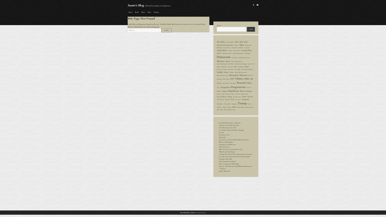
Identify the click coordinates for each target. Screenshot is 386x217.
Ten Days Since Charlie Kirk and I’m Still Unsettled (234, 157)
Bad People (222, 137)
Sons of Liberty (222, 97)
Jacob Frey (219, 69)
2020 (241, 42)
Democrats (223, 57)
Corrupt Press (246, 50)
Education (221, 61)
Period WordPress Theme (187, 212)
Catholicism (240, 48)
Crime (219, 53)
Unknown (219, 107)
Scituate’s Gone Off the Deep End (229, 125)
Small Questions (244, 94)
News (149, 12)
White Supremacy (249, 107)
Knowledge (237, 69)
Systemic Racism (237, 97)
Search (219, 26)
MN (249, 75)
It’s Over (221, 133)
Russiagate (248, 91)
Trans (232, 99)
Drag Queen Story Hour (244, 57)
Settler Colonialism (225, 94)
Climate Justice (236, 50)
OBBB (246, 79)
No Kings (219, 79)
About (130, 12)
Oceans (219, 83)
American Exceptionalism (225, 45)
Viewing (156, 12)
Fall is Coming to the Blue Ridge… (229, 164)
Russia (242, 91)
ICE (253, 64)
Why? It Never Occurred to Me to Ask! (230, 149)
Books (137, 12)
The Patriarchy (220, 99)
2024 (246, 42)
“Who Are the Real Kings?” (227, 152)
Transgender (245, 99)
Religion (225, 91)
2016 (237, 42)
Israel (247, 66)
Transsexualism (227, 104)
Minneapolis (234, 75)
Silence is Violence (235, 94)
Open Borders (225, 83)
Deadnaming (247, 53)
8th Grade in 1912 (224, 135)
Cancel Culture (226, 48)
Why (218, 110)
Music (143, 12)
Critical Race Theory (227, 53)
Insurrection (230, 67)
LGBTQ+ (232, 72)
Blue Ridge (219, 48)
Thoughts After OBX (225, 159)
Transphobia (220, 104)
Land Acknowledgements (247, 69)
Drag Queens (234, 57)
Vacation (225, 107)
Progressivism (238, 87)
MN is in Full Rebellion (226, 142)
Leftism (226, 72)
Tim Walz (227, 99)
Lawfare (220, 72)
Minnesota (243, 75)
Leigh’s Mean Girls (224, 171)
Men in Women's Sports (222, 75)
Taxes (244, 96)
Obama (239, 78)
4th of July (221, 42)
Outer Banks (233, 83)
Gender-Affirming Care (236, 61)
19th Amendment (230, 42)
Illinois (218, 67)
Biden (242, 45)
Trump (242, 103)
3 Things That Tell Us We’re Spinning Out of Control (235, 154)
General (250, 64)
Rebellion (219, 91)
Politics (249, 83)
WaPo (234, 107)
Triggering (234, 104)
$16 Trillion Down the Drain (227, 128)
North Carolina (225, 79)
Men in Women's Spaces (241, 72)
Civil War (229, 50)
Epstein (228, 61)
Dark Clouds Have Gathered (227, 161)
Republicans (234, 91)
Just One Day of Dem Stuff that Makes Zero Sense (234, 140)
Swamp (229, 97)
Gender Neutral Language (241, 64)
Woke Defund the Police (230, 110)
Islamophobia (240, 67)
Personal (241, 82)
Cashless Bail (234, 48)
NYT (232, 79)
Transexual (237, 99)
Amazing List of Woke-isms (227, 145)
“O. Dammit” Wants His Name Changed (231, 130)
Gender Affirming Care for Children (225, 64)
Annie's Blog (136, 5)
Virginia (229, 107)
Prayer (218, 87)
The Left (250, 97)
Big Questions (248, 45)
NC (252, 75)
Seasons (218, 94)
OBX (251, 79)
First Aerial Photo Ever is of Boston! (230, 123)
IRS (235, 67)
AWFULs (236, 45)
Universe (249, 104)
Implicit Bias (224, 67)
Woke (221, 110)
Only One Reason (224, 147)
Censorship (246, 48)
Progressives (225, 87)
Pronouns (248, 87)
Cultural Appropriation (238, 53)
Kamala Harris (230, 69)
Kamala (224, 69)
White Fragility (240, 107)
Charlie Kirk (222, 50)
